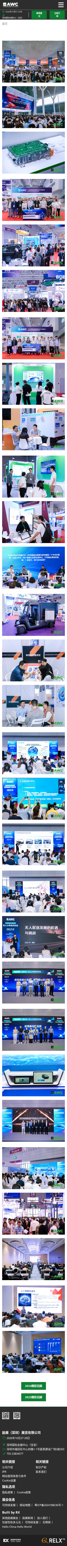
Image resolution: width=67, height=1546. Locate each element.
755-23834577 (15, 1453)
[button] (39, 14)
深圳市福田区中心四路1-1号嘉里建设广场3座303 (35, 1449)
